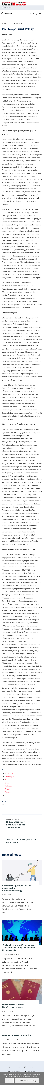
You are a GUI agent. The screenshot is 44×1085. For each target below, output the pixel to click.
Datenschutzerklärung (27, 1080)
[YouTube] (40, 14)
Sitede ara (8, 13)
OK (9, 1080)
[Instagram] (36, 14)
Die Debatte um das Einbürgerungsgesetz (14, 1006)
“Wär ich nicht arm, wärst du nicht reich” (21, 840)
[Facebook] (30, 14)
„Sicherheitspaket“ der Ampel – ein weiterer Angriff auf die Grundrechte (18, 947)
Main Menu (8, 8)
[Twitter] (33, 14)
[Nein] (41, 1078)
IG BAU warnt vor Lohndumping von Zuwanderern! (16, 824)
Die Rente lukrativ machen (17, 1035)
